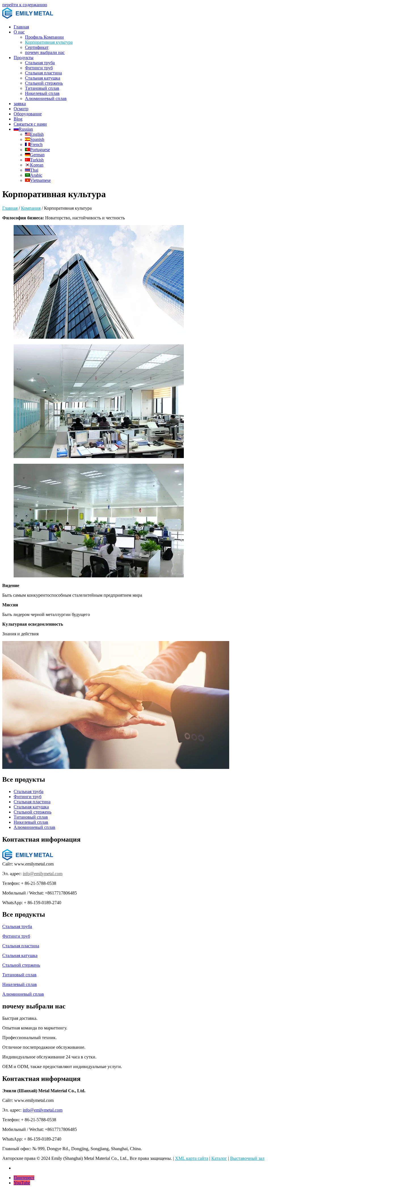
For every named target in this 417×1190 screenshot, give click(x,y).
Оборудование (28, 113)
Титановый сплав (42, 88)
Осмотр (21, 108)
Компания (31, 208)
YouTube (22, 1182)
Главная (21, 26)
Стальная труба (40, 62)
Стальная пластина (43, 72)
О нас (19, 32)
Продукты (23, 57)
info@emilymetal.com (42, 873)
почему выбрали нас (45, 52)
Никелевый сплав (42, 93)
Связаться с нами (30, 124)
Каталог (219, 1158)
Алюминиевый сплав (46, 98)
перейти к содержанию (24, 4)
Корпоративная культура (49, 42)
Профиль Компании (44, 37)
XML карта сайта (191, 1158)
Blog (18, 118)
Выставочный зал (247, 1158)
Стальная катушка (42, 78)
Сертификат (37, 47)
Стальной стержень (44, 83)
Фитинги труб (39, 67)
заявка (20, 103)
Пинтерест (24, 1177)
